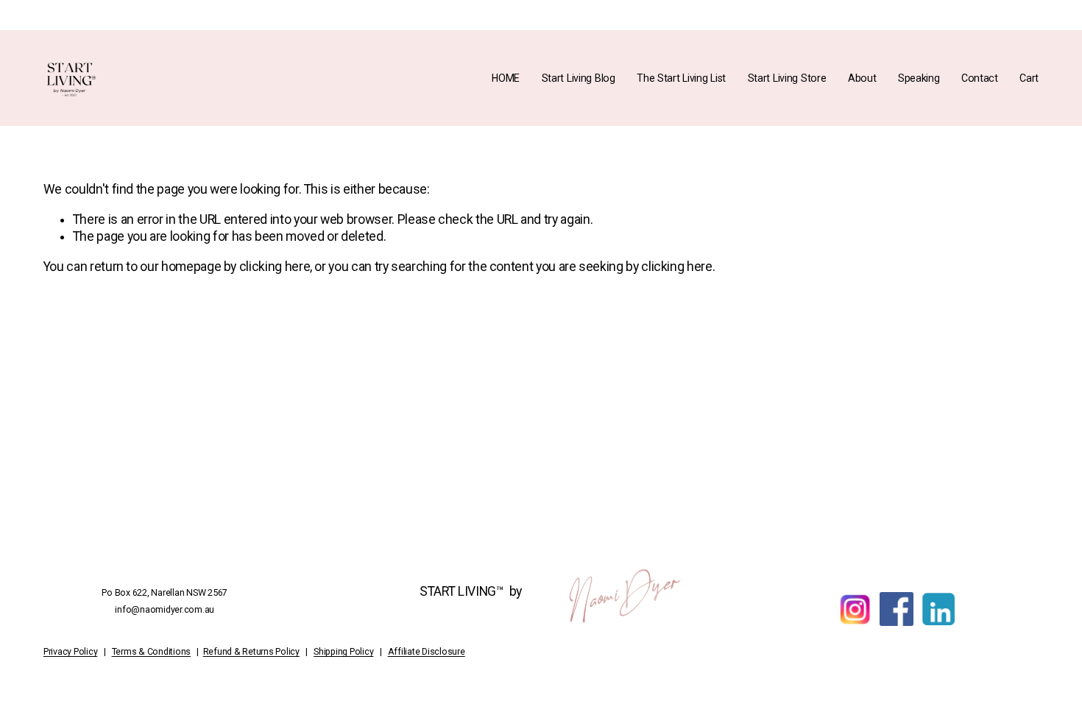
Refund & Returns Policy (251, 652)
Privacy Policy (70, 652)
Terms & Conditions (151, 652)
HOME (506, 78)
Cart (1029, 78)
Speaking (919, 78)
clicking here (274, 266)
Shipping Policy (343, 652)
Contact (979, 78)
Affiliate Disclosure (426, 652)
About (862, 78)
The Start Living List (681, 78)
